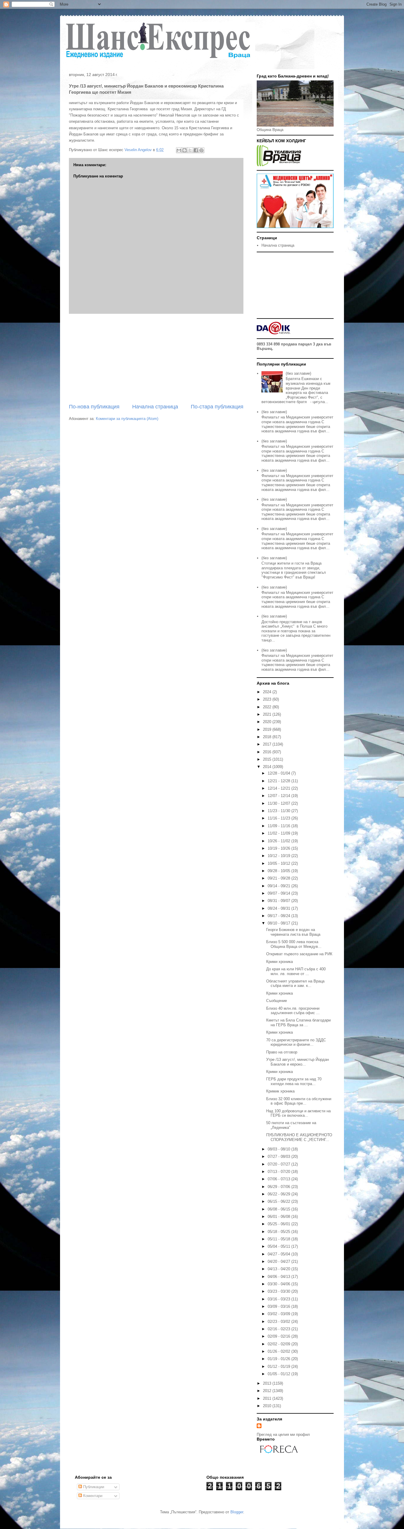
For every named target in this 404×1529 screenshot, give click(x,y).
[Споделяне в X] (190, 150)
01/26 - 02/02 (279, 1351)
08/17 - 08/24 (279, 916)
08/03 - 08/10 (279, 1149)
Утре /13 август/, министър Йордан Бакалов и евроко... (297, 1061)
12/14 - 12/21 (279, 788)
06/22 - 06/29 (279, 1194)
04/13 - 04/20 (279, 1269)
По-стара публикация (217, 407)
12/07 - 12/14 (279, 795)
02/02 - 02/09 (279, 1344)
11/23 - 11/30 (279, 811)
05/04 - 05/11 (279, 1246)
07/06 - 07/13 (279, 1179)
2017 (267, 744)
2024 (267, 692)
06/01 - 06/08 (279, 1216)
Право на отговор (281, 1052)
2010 (267, 1406)
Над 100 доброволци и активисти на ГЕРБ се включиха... (298, 1113)
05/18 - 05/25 (279, 1231)
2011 (267, 1398)
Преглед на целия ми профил (283, 1434)
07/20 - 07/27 (279, 1164)
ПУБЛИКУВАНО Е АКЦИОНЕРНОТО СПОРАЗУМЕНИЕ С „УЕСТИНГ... (299, 1137)
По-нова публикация (94, 407)
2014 (267, 766)
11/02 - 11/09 (279, 833)
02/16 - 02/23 (279, 1329)
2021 (267, 714)
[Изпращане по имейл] (179, 150)
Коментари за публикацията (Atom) (127, 418)
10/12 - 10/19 (279, 856)
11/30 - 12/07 (279, 803)
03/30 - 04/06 (279, 1284)
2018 (267, 737)
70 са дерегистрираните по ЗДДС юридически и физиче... (296, 1042)
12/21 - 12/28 (279, 781)
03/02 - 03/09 (279, 1314)
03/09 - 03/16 (279, 1306)
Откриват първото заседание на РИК (299, 954)
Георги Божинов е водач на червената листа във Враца (293, 932)
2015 (267, 759)
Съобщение (276, 1000)
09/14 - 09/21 (279, 886)
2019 (267, 729)
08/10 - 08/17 (279, 923)
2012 (267, 1391)
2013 (267, 1383)
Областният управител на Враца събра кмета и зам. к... (295, 983)
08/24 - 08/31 (279, 908)
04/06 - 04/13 (279, 1276)
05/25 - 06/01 (279, 1224)
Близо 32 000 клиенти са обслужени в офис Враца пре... (298, 1101)
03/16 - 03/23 (279, 1299)
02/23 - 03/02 (279, 1321)
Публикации (93, 1487)
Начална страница (155, 407)
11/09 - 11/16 (279, 826)
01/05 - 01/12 (279, 1374)
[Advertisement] (156, 358)
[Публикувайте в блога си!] (185, 150)
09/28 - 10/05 (279, 871)
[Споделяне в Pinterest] (201, 150)
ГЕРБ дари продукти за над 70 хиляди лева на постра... (293, 1081)
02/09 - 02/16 (279, 1336)
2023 (267, 699)
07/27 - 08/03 (279, 1156)
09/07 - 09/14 (279, 893)
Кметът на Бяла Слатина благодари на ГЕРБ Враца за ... (298, 1022)
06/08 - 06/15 (279, 1209)
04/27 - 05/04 (279, 1254)
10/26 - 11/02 (279, 841)
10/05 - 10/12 (279, 863)
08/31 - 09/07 (279, 900)
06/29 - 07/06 (279, 1186)
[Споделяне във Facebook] (196, 150)
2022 (267, 707)
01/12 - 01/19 (279, 1366)
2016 (267, 752)
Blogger (236, 1512)
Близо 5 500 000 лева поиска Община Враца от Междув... (293, 944)
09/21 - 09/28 (279, 878)
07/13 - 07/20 (279, 1171)
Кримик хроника (280, 1091)
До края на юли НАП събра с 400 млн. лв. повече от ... (296, 971)
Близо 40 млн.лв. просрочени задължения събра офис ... (293, 1010)
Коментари (92, 1496)
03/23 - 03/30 (279, 1291)
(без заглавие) (298, 373)
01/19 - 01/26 (279, 1359)
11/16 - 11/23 (279, 818)
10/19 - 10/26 (279, 848)
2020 (267, 722)
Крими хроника (279, 961)
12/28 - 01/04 (279, 773)
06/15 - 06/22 (279, 1201)
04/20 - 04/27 (279, 1261)
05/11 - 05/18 (279, 1239)
